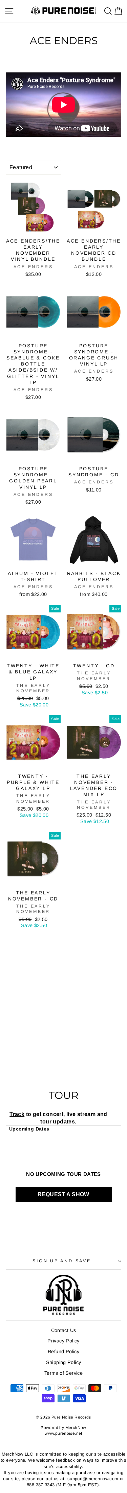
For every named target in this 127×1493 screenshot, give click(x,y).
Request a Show (63, 1194)
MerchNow (75, 1427)
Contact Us (63, 1330)
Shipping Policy (63, 1362)
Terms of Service (63, 1373)
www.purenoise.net (63, 1433)
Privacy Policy (63, 1340)
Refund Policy (63, 1351)
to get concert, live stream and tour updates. (58, 1117)
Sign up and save (62, 1261)
